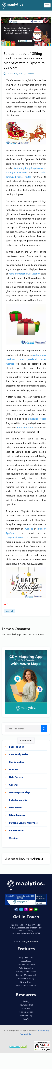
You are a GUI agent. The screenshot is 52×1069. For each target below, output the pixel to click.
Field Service (16, 777)
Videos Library (26, 1015)
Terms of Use (26, 1034)
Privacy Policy (44, 1030)
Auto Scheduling (26, 967)
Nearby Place (26, 982)
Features (13, 769)
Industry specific (18, 799)
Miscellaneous (17, 815)
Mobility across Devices (26, 971)
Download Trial (26, 1004)
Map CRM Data (26, 957)
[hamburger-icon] (47, 5)
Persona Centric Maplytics (23, 822)
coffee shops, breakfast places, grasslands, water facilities (26, 359)
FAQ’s (26, 1018)
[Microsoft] (36, 909)
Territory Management (26, 975)
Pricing (26, 1001)
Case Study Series (18, 754)
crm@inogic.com (14, 537)
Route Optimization (26, 964)
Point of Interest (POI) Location (24, 273)
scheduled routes (37, 418)
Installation (15, 807)
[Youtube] (31, 909)
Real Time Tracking (26, 978)
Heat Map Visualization (26, 985)
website (29, 528)
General (9, 611)
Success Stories (26, 1011)
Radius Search (26, 960)
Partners (26, 1008)
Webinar (13, 837)
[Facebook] (16, 909)
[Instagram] (26, 909)
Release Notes (17, 830)
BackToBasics (16, 746)
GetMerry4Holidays (19, 792)
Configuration (17, 761)
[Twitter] (21, 909)
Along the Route (25, 427)
